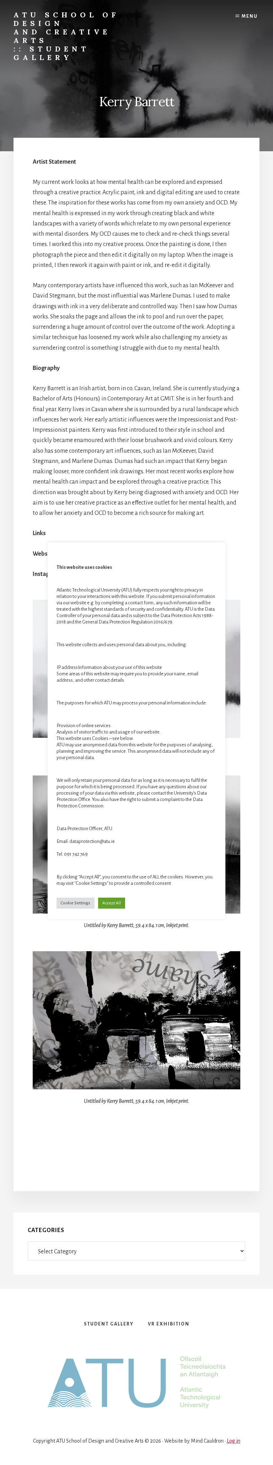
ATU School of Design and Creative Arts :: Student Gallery (66, 36)
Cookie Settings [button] (75, 903)
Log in (233, 1441)
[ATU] (136, 1383)
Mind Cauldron (207, 1441)
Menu (250, 16)
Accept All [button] (111, 903)
